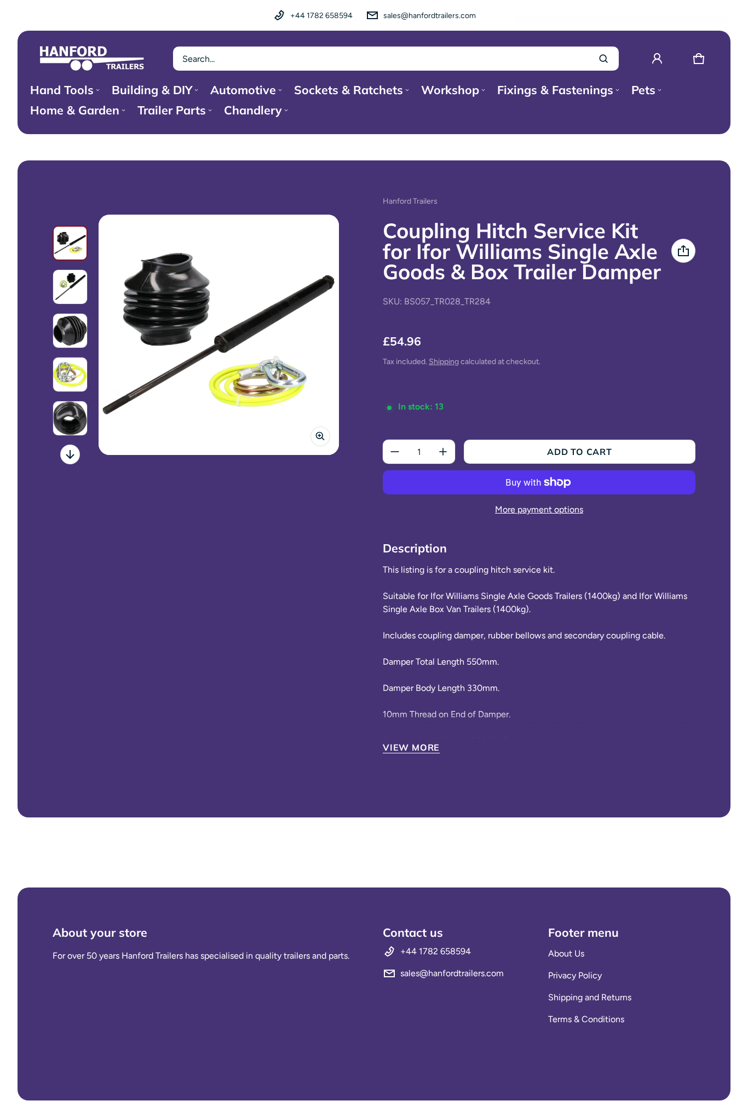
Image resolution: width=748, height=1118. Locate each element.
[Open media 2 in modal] (219, 335)
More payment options (539, 509)
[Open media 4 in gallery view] (70, 374)
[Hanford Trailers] (92, 58)
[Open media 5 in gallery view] (70, 418)
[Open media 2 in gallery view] (70, 286)
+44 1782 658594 (321, 15)
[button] (699, 59)
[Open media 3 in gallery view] (70, 330)
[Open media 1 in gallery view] (70, 243)
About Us (566, 953)
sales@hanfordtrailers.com (429, 15)
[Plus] (443, 452)
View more (411, 747)
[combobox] (396, 59)
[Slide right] (70, 454)
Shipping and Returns (589, 997)
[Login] (657, 59)
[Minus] (395, 452)
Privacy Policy (575, 975)
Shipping (444, 361)
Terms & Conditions (586, 1019)
